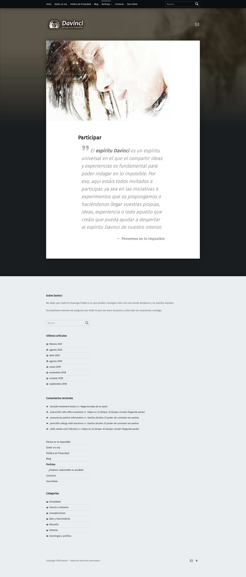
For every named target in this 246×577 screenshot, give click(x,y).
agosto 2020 (55, 349)
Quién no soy (61, 4)
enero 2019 (55, 366)
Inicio (48, 4)
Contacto (119, 4)
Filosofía (54, 524)
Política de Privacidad (80, 4)
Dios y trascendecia (59, 518)
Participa (105, 4)
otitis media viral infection (64, 429)
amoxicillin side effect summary (66, 412)
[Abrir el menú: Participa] (111, 4)
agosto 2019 (55, 361)
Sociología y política (60, 536)
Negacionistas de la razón (93, 406)
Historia (53, 530)
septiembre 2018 (58, 384)
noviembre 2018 (57, 372)
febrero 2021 (55, 344)
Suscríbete (132, 4)
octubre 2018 (56, 378)
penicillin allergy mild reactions (66, 423)
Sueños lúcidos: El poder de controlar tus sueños (113, 417)
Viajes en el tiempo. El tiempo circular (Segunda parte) (115, 412)
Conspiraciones (57, 513)
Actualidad (55, 501)
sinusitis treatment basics (63, 406)
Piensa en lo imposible (58, 442)
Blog (96, 4)
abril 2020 (54, 355)
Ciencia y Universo (59, 507)
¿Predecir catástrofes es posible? (66, 470)
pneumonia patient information (66, 417)
